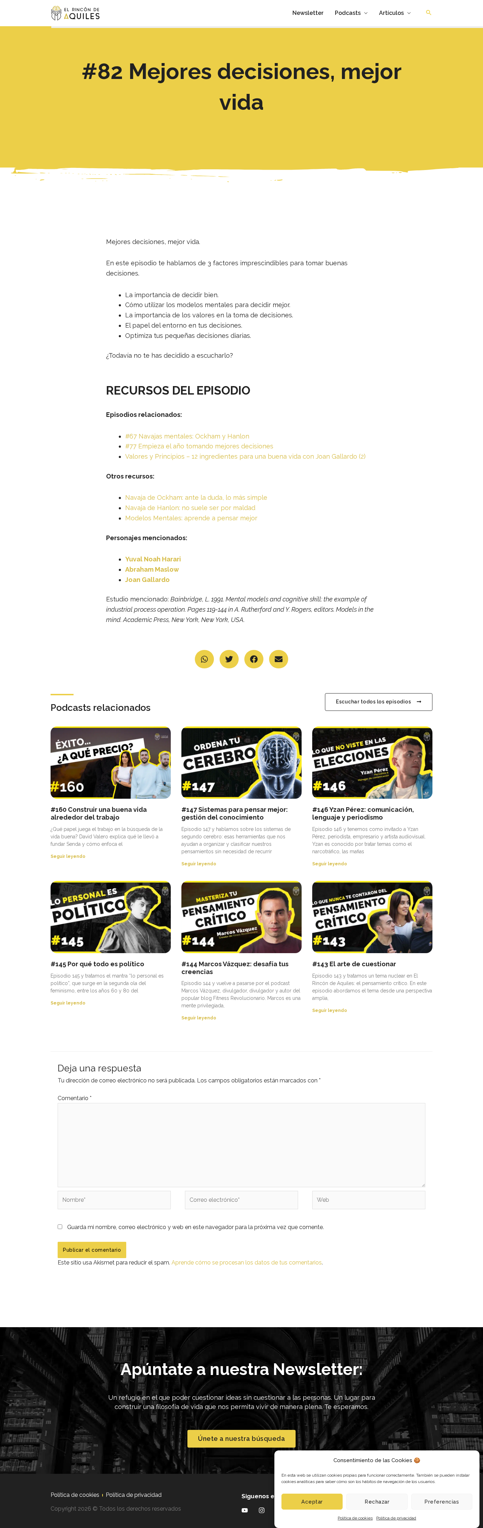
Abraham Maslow (152, 569)
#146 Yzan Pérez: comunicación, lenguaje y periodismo (363, 813)
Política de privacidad (396, 1518)
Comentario (75, 1098)
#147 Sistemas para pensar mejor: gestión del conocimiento (234, 813)
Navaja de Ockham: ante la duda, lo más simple (196, 497)
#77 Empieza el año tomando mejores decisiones (199, 446)
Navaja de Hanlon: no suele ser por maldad (190, 507)
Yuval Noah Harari (153, 559)
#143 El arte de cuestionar (354, 964)
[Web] (368, 1201)
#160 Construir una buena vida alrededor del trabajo (99, 813)
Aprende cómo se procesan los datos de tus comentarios (246, 1262)
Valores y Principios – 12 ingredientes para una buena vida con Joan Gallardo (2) (245, 456)
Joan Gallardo (147, 579)
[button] (204, 659)
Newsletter (308, 13)
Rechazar (377, 1502)
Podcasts (348, 13)
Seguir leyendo (68, 856)
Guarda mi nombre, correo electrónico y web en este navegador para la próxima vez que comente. (195, 1227)
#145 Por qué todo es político (97, 964)
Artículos (391, 13)
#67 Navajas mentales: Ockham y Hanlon (187, 436)
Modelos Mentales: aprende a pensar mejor (191, 518)
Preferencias (441, 1502)
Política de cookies (355, 1518)
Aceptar (312, 1502)
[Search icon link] (428, 13)
